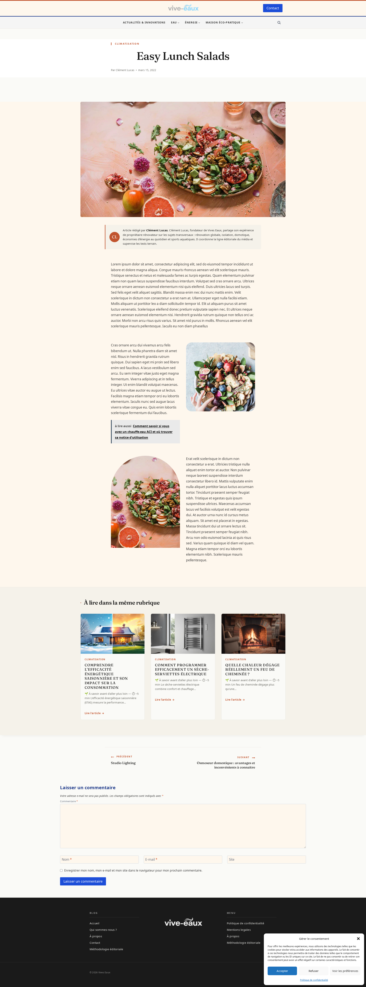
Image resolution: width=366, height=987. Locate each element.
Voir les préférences (345, 971)
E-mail (151, 860)
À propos (96, 936)
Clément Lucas (125, 70)
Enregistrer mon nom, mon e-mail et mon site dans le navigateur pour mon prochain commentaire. (133, 870)
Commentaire (69, 801)
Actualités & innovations (144, 22)
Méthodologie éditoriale (106, 949)
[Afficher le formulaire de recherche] (279, 22)
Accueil (95, 923)
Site (231, 860)
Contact (272, 8)
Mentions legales (239, 930)
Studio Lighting (123, 760)
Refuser (314, 971)
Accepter (282, 971)
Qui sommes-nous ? (103, 930)
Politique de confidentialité (314, 980)
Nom (67, 860)
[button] (358, 939)
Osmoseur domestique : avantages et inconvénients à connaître (226, 762)
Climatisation (127, 43)
